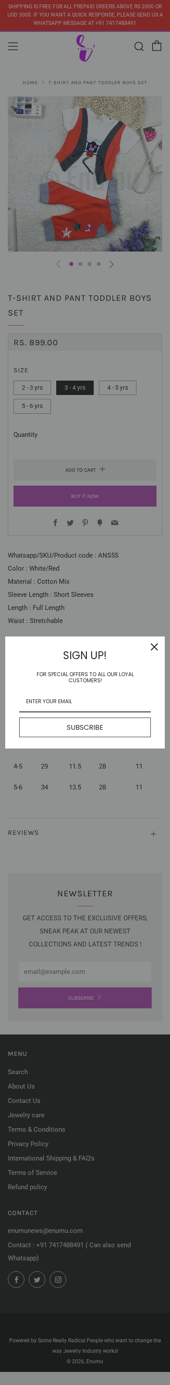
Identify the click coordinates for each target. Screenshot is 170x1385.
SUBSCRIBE (85, 727)
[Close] (154, 646)
